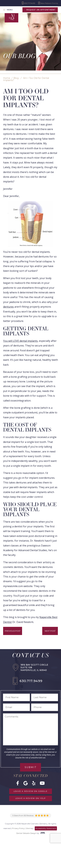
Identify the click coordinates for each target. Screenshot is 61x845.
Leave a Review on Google (30, 791)
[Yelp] (34, 783)
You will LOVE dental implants (20, 341)
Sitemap (29, 828)
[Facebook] (17, 783)
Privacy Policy (18, 828)
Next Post (50, 631)
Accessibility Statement (46, 828)
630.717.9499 (31, 681)
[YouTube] (42, 783)
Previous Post (12, 631)
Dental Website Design (26, 833)
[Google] (25, 783)
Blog (16, 78)
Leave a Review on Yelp (30, 798)
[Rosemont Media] (42, 833)
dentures (8, 306)
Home (6, 78)
